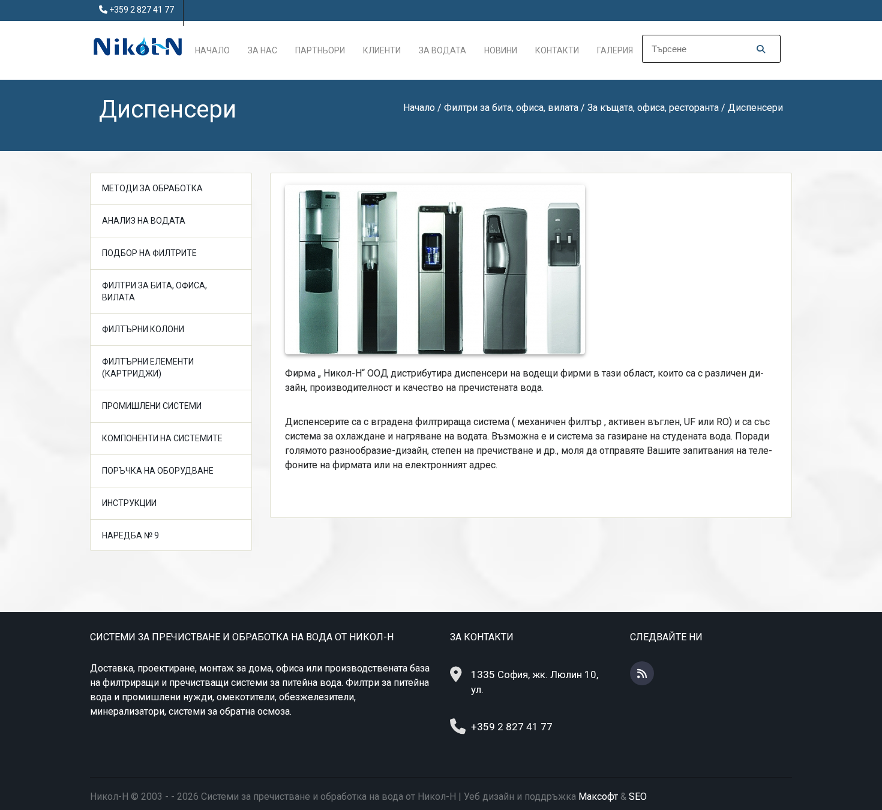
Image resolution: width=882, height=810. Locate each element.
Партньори (320, 50)
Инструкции (129, 503)
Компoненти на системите (162, 438)
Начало (212, 50)
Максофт (598, 796)
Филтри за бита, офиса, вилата (154, 291)
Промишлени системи (152, 406)
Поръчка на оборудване (158, 470)
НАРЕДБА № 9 (130, 535)
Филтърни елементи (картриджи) (148, 367)
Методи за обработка (152, 188)
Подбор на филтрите (149, 253)
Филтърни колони (143, 329)
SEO (638, 796)
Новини (500, 50)
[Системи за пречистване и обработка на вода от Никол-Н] (138, 45)
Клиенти (382, 50)
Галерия (615, 50)
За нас (262, 50)
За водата (442, 50)
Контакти (557, 50)
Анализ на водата (143, 220)
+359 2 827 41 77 (141, 9)
